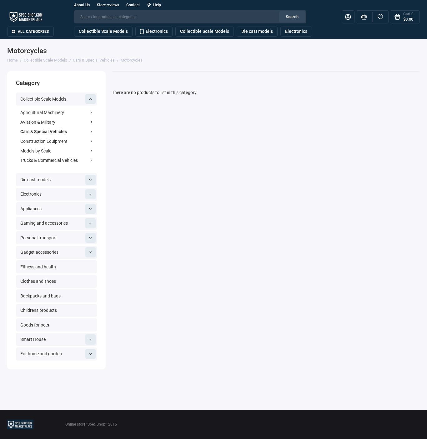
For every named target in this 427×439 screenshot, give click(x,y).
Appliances (31, 208)
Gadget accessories (39, 252)
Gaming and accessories (44, 223)
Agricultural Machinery (42, 112)
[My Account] (348, 17)
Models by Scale (35, 150)
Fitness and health (38, 266)
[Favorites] (380, 17)
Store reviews (108, 5)
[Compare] (364, 17)
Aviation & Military (37, 122)
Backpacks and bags (40, 295)
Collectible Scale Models (103, 31)
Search (292, 16)
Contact (133, 5)
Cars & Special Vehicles (43, 131)
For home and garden (41, 353)
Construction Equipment (44, 141)
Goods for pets (34, 324)
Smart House (33, 339)
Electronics (157, 31)
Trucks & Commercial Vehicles (49, 160)
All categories (33, 31)
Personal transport (38, 237)
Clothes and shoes (38, 281)
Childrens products (38, 310)
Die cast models (257, 31)
